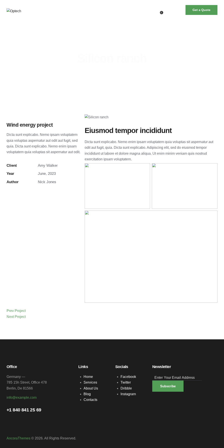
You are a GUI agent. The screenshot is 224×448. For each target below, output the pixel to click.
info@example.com (22, 397)
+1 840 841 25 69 (24, 410)
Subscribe (168, 386)
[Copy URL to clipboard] (47, 194)
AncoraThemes (18, 438)
